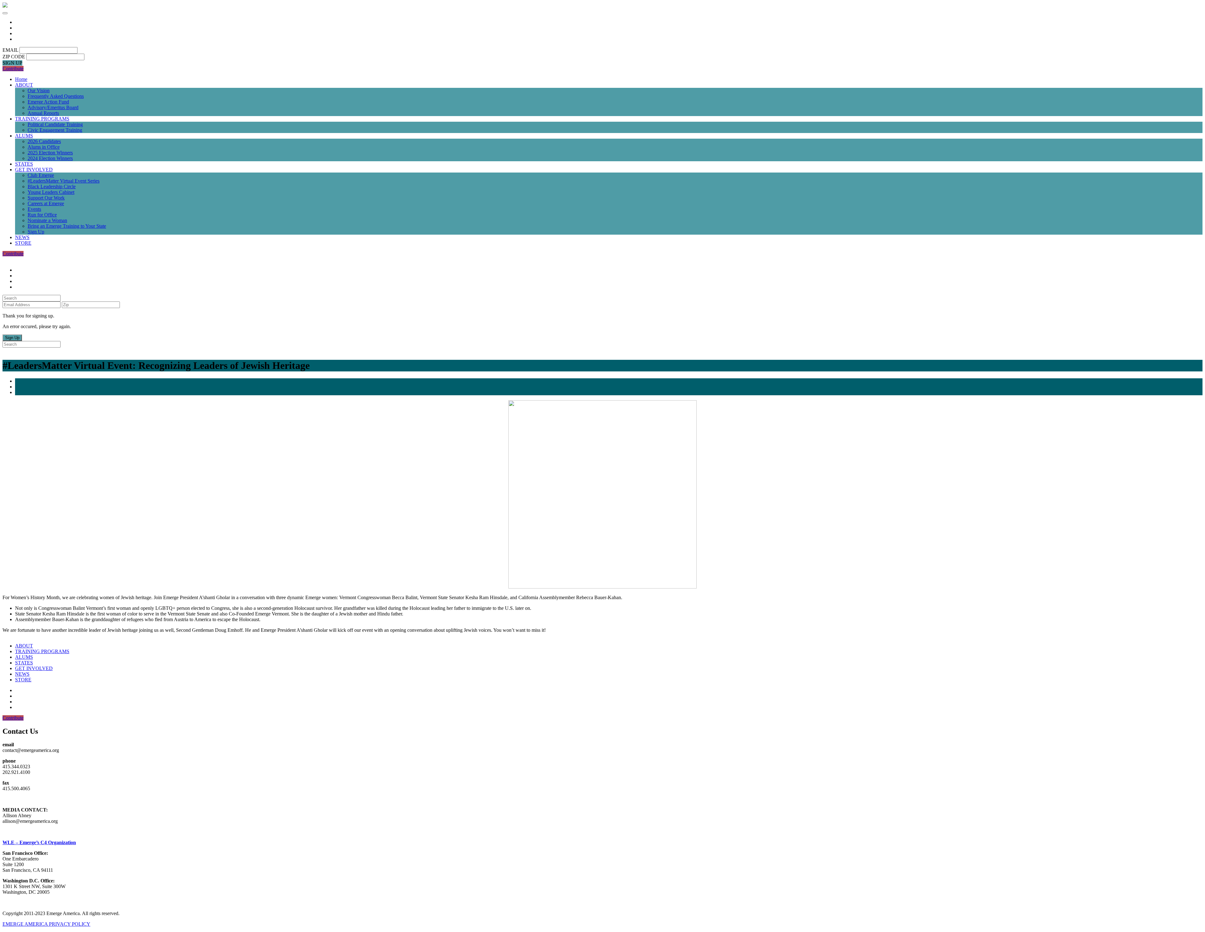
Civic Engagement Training (55, 130)
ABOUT (24, 85)
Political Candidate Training (55, 124)
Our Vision (39, 90)
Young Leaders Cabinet (51, 192)
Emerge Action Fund (48, 101)
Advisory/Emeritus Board (53, 107)
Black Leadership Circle (52, 186)
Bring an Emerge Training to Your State (67, 226)
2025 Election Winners (50, 152)
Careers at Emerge (46, 203)
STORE (23, 243)
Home (21, 79)
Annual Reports (43, 113)
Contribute (13, 68)
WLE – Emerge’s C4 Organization (39, 842)
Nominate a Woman (47, 220)
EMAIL (10, 50)
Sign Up (36, 231)
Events (34, 209)
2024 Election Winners (50, 158)
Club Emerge (41, 175)
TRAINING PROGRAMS (42, 118)
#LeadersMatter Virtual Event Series (63, 181)
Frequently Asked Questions (56, 96)
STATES (24, 164)
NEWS (22, 237)
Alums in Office (44, 147)
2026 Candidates (44, 141)
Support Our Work (46, 197)
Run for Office (42, 214)
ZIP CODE (14, 56)
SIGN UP (12, 63)
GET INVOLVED (34, 169)
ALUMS (24, 135)
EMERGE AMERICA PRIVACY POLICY (46, 924)
